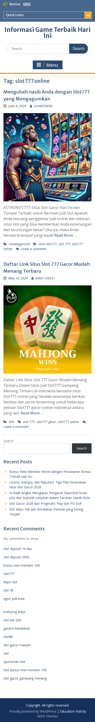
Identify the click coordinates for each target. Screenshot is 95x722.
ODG (26, 4)
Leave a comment (33, 249)
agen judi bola (13, 598)
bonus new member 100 (21, 565)
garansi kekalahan (16, 628)
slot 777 (64, 244)
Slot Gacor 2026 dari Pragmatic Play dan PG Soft (45, 503)
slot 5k (8, 590)
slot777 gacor (46, 422)
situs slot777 (47, 244)
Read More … (65, 235)
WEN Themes (47, 716)
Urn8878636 (43, 106)
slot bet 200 (12, 620)
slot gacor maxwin (17, 645)
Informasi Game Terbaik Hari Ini (48, 32)
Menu (52, 65)
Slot (11, 422)
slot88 (8, 636)
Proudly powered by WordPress (32, 711)
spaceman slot (14, 661)
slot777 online (68, 422)
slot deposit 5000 (16, 557)
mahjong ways (14, 612)
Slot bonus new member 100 (25, 670)
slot (6, 653)
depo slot (10, 582)
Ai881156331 (45, 278)
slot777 (9, 573)
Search (8, 441)
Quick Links (15, 15)
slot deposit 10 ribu (17, 549)
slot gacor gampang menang (25, 678)
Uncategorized (19, 244)
